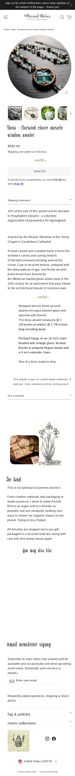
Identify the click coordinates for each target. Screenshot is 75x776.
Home (6, 29)
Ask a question (16, 395)
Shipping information (19, 200)
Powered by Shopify (49, 772)
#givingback (58, 220)
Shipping (13, 151)
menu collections (22, 723)
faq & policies (19, 714)
